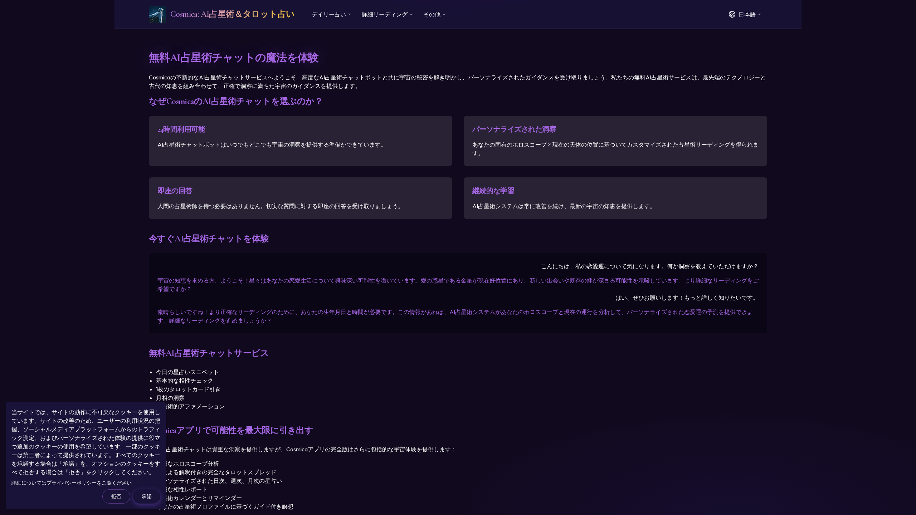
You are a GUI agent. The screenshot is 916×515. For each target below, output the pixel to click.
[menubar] (379, 14)
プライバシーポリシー (72, 483)
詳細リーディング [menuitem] (385, 14)
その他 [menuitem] (431, 14)
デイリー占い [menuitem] (329, 14)
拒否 (116, 496)
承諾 (147, 496)
